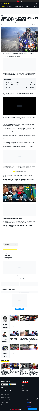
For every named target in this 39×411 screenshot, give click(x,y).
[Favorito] (34, 24)
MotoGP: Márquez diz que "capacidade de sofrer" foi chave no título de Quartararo (19, 82)
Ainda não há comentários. (19, 292)
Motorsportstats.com (25, 390)
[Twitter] (16, 278)
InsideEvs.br (23, 383)
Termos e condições (12, 407)
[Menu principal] (2, 3)
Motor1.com (23, 385)
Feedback (2, 395)
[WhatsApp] (18, 278)
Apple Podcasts (8, 255)
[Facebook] (13, 278)
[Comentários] (36, 24)
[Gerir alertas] (26, 278)
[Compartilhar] (32, 24)
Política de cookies (19, 407)
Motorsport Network (15, 409)
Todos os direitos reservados (24, 409)
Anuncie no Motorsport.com (5, 397)
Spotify (6, 252)
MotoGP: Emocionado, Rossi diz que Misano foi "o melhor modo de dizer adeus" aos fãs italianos (20, 85)
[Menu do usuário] (37, 4)
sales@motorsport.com (5, 400)
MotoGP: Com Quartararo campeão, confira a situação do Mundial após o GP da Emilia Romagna (19, 88)
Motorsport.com (13, 218)
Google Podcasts (8, 257)
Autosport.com (24, 388)
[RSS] (14, 390)
